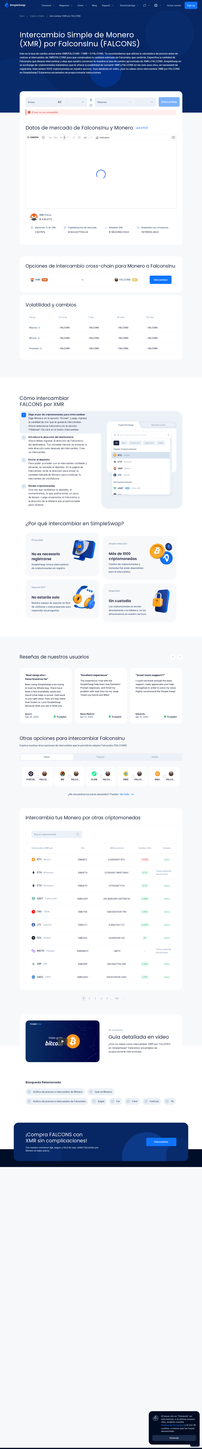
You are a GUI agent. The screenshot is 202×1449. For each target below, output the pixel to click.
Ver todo (124, 794)
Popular (101, 757)
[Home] (21, 5)
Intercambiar (161, 1141)
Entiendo (174, 1438)
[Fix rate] (91, 99)
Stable (154, 757)
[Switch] (91, 105)
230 (117, 998)
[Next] (180, 656)
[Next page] (123, 998)
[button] (60, 422)
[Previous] (173, 656)
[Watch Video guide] (63, 1041)
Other (47, 757)
